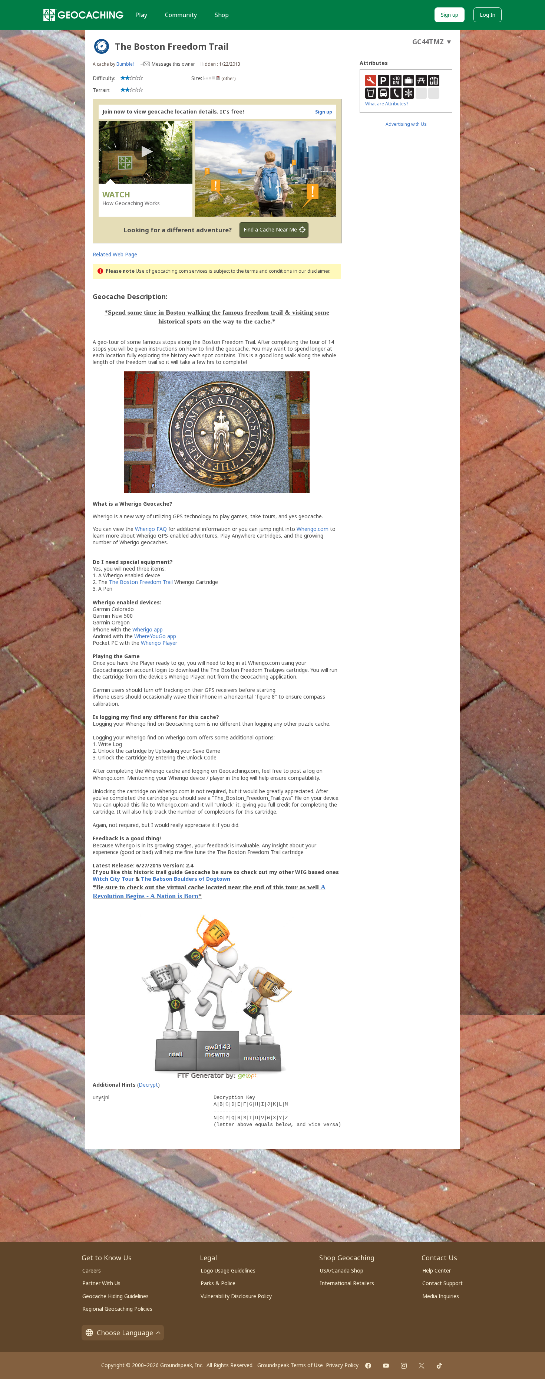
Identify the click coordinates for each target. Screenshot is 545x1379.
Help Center (436, 1270)
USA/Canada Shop (341, 1270)
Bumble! (125, 64)
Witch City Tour (113, 878)
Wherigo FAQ (151, 528)
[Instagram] (403, 1366)
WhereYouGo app (155, 636)
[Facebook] (368, 1366)
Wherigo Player (159, 642)
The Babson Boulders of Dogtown (185, 878)
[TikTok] (439, 1366)
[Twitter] (421, 1366)
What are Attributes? (386, 104)
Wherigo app (147, 629)
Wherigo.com (312, 528)
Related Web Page (115, 254)
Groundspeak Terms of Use (290, 1365)
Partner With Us (101, 1283)
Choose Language (125, 1332)
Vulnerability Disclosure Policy (236, 1296)
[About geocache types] (101, 46)
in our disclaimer (311, 271)
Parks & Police (218, 1283)
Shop (222, 15)
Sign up (449, 14)
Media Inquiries (440, 1296)
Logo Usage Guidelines (228, 1270)
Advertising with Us (406, 124)
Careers (91, 1270)
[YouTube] (386, 1366)
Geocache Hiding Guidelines (115, 1296)
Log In (487, 14)
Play (141, 15)
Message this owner (173, 64)
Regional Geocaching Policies (117, 1308)
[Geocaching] (83, 14)
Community (181, 15)
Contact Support (442, 1283)
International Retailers (347, 1283)
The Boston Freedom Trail (141, 581)
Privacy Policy (342, 1365)
